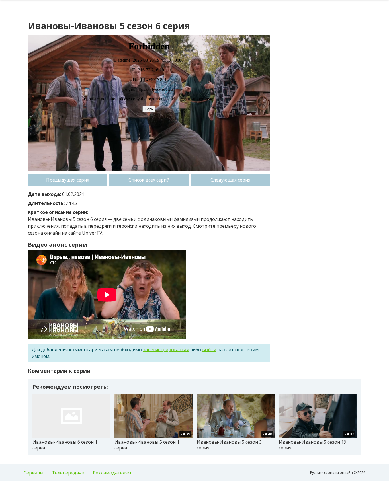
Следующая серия (230, 180)
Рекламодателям (112, 473)
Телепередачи (68, 473)
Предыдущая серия (67, 180)
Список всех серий (148, 180)
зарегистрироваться (166, 349)
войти (209, 349)
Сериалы (33, 473)
